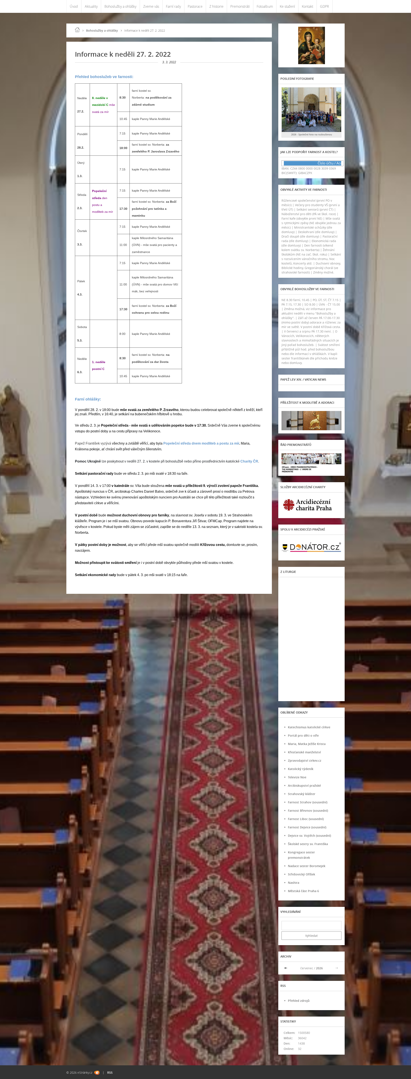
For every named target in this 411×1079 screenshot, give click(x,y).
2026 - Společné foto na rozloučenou (311, 134)
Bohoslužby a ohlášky (120, 6)
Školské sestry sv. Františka (308, 844)
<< (286, 968)
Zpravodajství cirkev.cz (304, 760)
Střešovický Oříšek (301, 874)
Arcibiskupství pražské (304, 785)
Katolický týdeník (300, 769)
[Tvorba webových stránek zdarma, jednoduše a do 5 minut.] (97, 1073)
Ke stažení (287, 6)
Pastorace (195, 6)
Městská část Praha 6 (303, 891)
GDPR (324, 6)
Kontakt (307, 6)
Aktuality (91, 6)
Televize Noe (297, 777)
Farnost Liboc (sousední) (306, 819)
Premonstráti (240, 6)
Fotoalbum (265, 6)
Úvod (74, 6)
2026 (319, 968)
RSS (110, 1072)
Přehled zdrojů (299, 1001)
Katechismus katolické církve (309, 727)
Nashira (293, 883)
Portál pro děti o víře (303, 735)
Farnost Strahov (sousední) (307, 802)
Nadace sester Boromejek (306, 866)
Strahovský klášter (301, 794)
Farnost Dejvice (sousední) (307, 827)
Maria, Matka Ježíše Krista (307, 744)
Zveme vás (151, 6)
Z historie (216, 6)
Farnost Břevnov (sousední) (308, 811)
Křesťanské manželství (304, 752)
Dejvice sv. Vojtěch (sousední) (309, 836)
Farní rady (173, 6)
